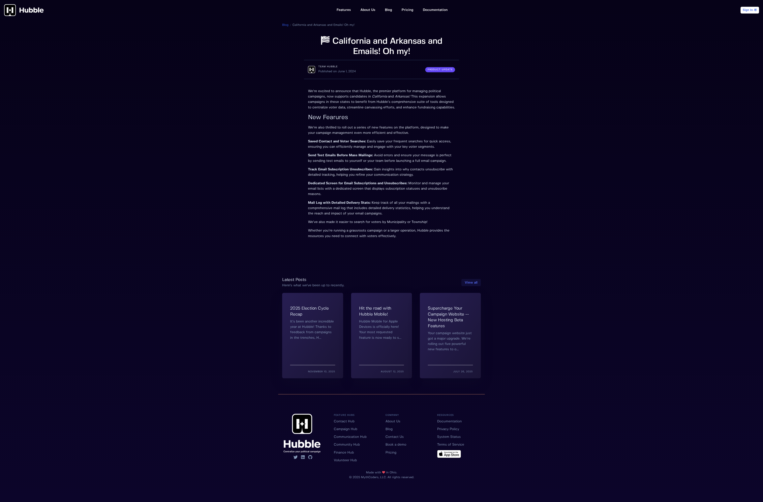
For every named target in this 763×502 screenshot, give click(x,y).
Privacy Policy (448, 429)
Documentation (435, 10)
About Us (367, 10)
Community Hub (347, 444)
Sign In (748, 10)
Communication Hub (350, 436)
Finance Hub (344, 452)
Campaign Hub (345, 429)
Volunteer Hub (345, 460)
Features (344, 10)
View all (471, 282)
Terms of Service (450, 444)
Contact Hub (344, 421)
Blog (388, 10)
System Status (449, 436)
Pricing (407, 10)
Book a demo (395, 444)
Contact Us (394, 436)
